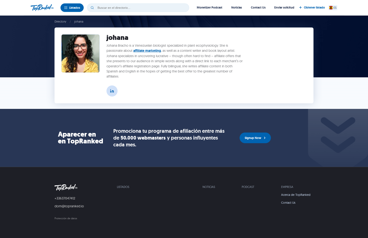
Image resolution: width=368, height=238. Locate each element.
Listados (123, 187)
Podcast (248, 187)
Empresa (287, 187)
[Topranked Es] (42, 7)
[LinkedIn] (112, 91)
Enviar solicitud (284, 7)
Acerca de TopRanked (295, 195)
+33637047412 (65, 198)
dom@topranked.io (69, 206)
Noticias (236, 7)
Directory (60, 21)
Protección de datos (66, 218)
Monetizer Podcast (209, 7)
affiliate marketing (147, 50)
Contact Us (258, 7)
